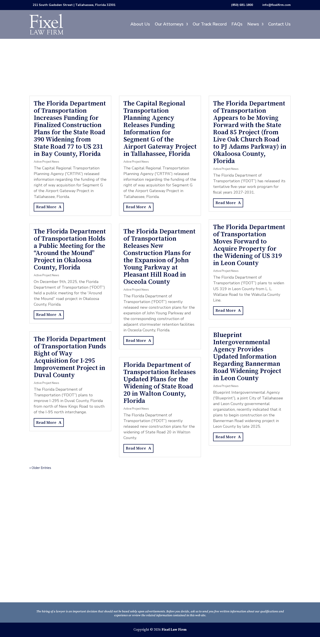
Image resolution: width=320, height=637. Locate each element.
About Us (140, 24)
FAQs (237, 24)
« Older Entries (40, 468)
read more (46, 206)
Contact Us (279, 24)
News (253, 24)
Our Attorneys (169, 24)
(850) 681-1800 (242, 5)
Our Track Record (210, 24)
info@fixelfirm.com (276, 5)
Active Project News (46, 162)
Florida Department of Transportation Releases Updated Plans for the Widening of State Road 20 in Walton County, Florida (159, 383)
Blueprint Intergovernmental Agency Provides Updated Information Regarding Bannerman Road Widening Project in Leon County (247, 356)
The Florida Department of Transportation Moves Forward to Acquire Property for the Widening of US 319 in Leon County (249, 245)
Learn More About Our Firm (60, 586)
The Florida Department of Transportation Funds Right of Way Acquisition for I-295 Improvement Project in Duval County (70, 357)
